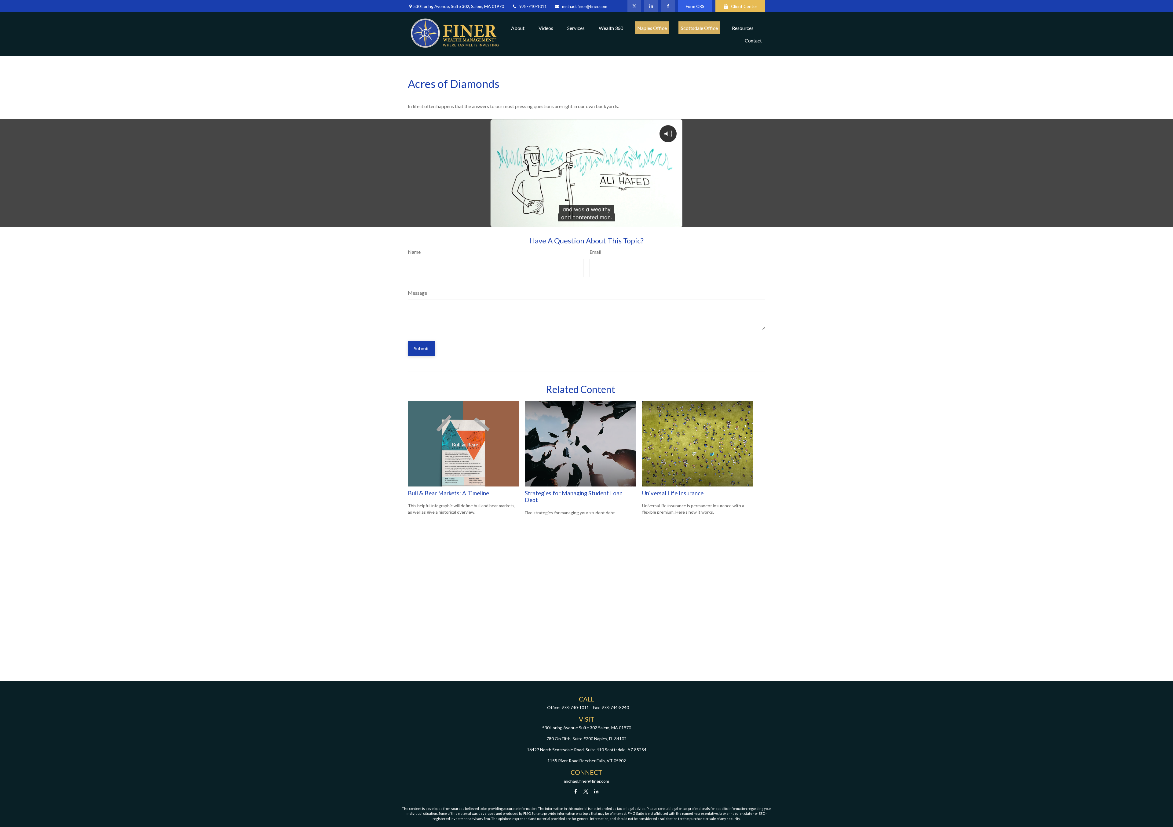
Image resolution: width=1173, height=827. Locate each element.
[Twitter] (634, 6)
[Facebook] (668, 6)
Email (595, 252)
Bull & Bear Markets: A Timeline (448, 493)
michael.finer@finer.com (584, 6)
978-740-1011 (533, 6)
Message (417, 293)
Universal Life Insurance (672, 493)
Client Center (744, 6)
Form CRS (695, 6)
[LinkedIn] (651, 6)
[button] (518, 27)
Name (414, 252)
